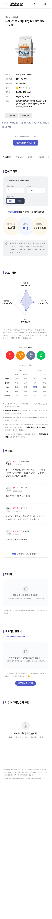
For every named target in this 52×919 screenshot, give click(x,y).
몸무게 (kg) (10, 186)
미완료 (20, 201)
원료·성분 (19, 157)
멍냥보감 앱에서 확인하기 (25, 143)
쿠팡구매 (12, 116)
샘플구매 (25, 116)
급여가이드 (7, 157)
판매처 (41, 157)
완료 (10, 201)
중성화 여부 (10, 197)
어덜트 (31, 190)
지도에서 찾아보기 (25, 683)
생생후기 (30, 157)
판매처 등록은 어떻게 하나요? (16, 636)
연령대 (29, 186)
